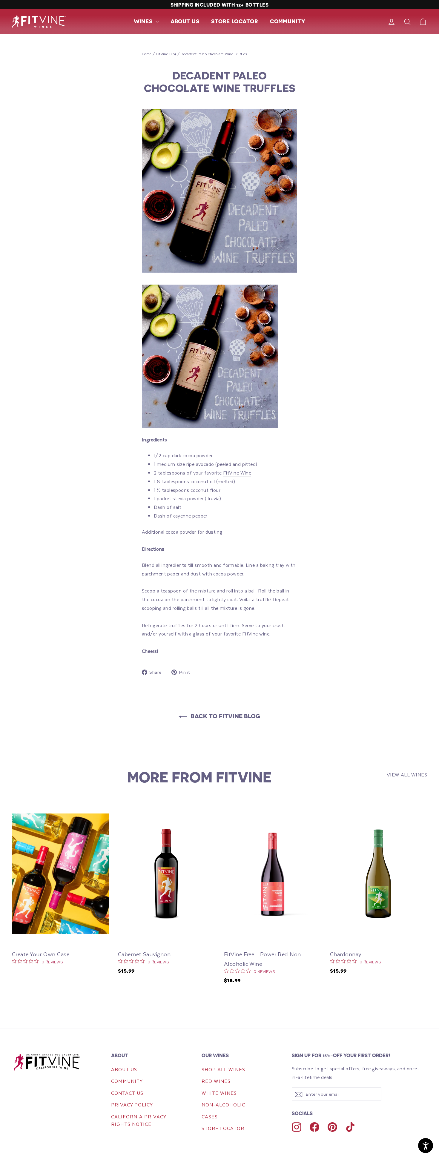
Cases (210, 1116)
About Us (185, 21)
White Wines (219, 1093)
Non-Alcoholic (223, 1104)
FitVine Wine (237, 472)
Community (287, 21)
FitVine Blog (166, 54)
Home (147, 54)
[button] (146, 21)
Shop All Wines (223, 1069)
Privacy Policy (132, 1104)
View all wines (407, 774)
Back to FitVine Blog (224, 716)
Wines (144, 21)
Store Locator (234, 21)
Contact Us (127, 1093)
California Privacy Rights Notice (138, 1120)
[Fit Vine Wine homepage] (53, 1062)
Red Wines (216, 1081)
